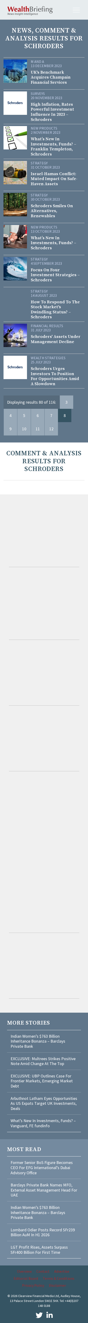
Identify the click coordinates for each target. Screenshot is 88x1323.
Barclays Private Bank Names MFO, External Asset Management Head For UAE (44, 1190)
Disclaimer (57, 1285)
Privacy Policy (33, 1285)
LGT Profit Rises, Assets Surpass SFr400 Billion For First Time (39, 1249)
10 (24, 428)
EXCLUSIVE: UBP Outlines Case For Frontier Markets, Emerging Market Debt (42, 1081)
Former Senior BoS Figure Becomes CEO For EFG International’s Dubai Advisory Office (42, 1167)
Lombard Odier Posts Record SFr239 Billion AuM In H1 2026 (43, 1232)
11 (38, 428)
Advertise (61, 1271)
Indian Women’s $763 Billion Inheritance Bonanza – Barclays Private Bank (38, 1041)
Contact (43, 1271)
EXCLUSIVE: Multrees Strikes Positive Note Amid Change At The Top (43, 1061)
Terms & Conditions (58, 1278)
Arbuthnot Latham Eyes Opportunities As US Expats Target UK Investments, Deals (44, 1103)
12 (51, 428)
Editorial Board (26, 1278)
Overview (24, 1271)
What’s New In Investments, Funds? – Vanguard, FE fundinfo (43, 1123)
